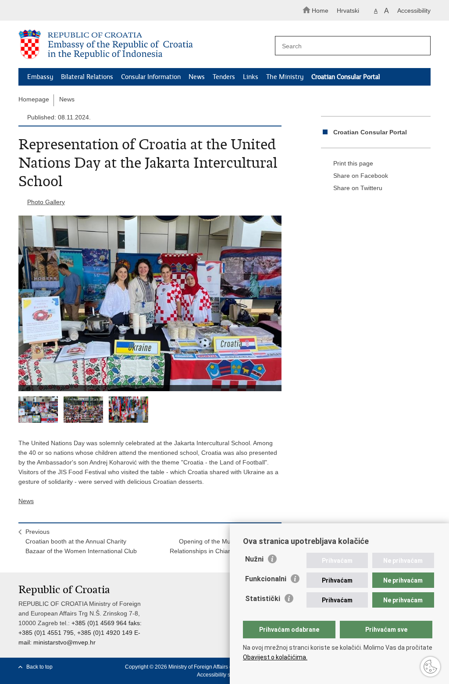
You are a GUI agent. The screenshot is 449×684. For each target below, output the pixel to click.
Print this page (353, 163)
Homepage (33, 99)
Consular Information (151, 77)
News (197, 77)
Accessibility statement (224, 675)
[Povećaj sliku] (150, 303)
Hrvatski (348, 10)
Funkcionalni (265, 579)
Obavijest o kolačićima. (275, 657)
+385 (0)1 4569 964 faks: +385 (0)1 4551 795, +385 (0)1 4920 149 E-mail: (80, 632)
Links (250, 77)
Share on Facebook (360, 175)
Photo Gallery (46, 201)
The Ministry (284, 77)
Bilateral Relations (87, 77)
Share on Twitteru (357, 187)
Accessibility (414, 10)
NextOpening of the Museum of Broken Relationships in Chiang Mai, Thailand (222, 541)
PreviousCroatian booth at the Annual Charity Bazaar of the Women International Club (81, 541)
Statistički (262, 598)
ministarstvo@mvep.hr (64, 642)
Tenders (224, 77)
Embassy (40, 77)
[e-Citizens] (55, 10)
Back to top (39, 667)
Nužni (254, 559)
